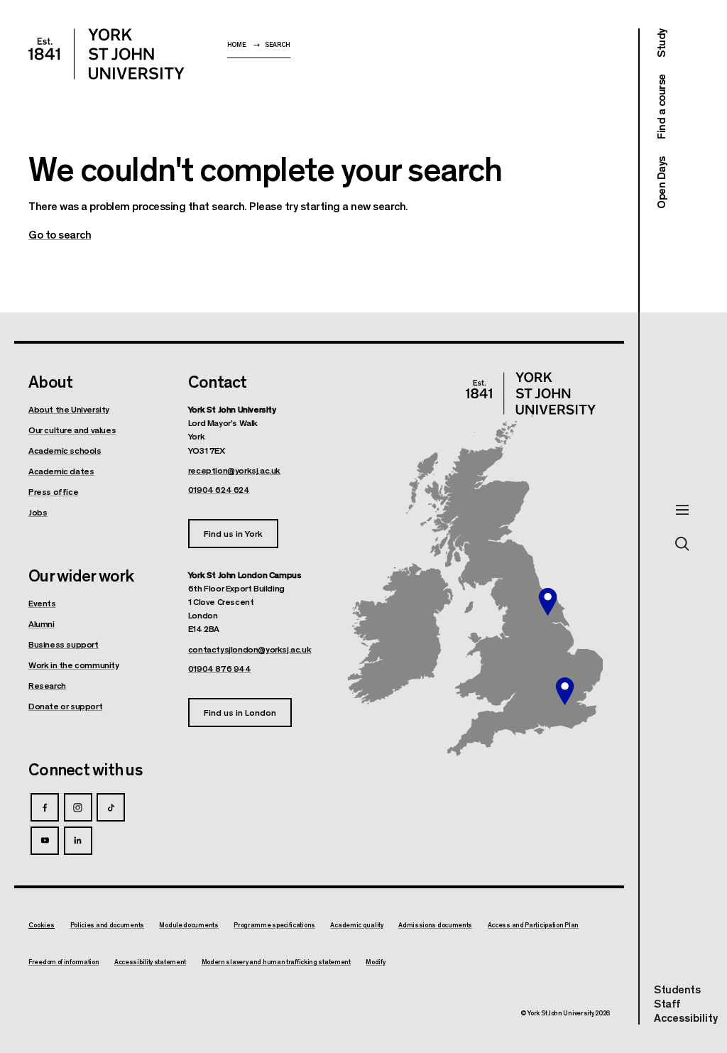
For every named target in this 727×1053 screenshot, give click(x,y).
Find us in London (240, 712)
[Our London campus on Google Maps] (564, 691)
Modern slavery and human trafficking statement (276, 962)
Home (236, 44)
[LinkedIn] (78, 840)
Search (277, 44)
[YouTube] (45, 840)
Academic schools (65, 450)
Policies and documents (107, 925)
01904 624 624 (219, 489)
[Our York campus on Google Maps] (548, 602)
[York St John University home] (106, 54)
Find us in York (233, 533)
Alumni (41, 623)
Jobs (37, 512)
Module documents (188, 925)
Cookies (41, 924)
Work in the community (73, 664)
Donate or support (65, 705)
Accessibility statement (150, 962)
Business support (63, 644)
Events (42, 603)
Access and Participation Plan (533, 925)
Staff (667, 1002)
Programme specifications (274, 925)
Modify (375, 962)
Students (677, 988)
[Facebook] (45, 807)
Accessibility (686, 1017)
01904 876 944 (219, 668)
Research (47, 685)
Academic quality (356, 925)
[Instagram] (78, 807)
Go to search (59, 234)
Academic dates (61, 470)
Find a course (660, 107)
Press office (53, 491)
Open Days (660, 182)
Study (660, 43)
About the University (68, 409)
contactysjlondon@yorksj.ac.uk (249, 649)
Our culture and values (72, 429)
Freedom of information (63, 962)
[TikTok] (111, 807)
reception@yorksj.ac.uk (234, 470)
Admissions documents (435, 925)
